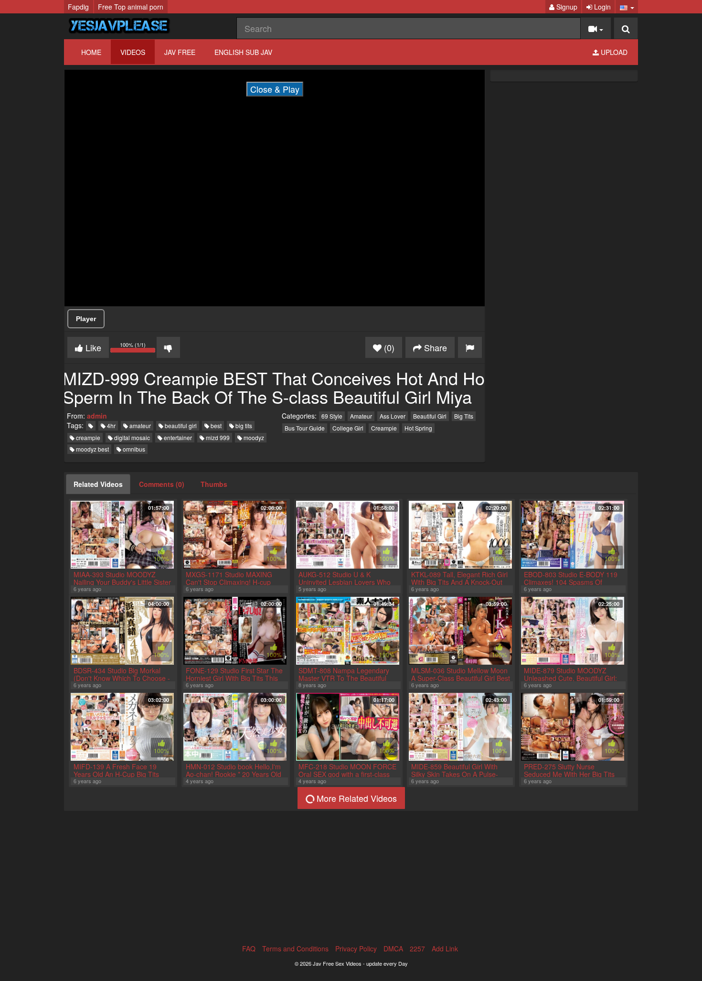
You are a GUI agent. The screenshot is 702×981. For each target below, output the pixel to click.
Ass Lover (392, 416)
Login (601, 6)
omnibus (133, 449)
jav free (179, 52)
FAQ (248, 948)
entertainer (177, 437)
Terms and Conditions (295, 948)
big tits (243, 425)
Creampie (384, 428)
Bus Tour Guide (305, 428)
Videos (132, 52)
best (215, 425)
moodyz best (91, 449)
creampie (87, 437)
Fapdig (78, 6)
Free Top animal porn (130, 6)
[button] (627, 6)
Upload (613, 52)
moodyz (253, 437)
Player (86, 319)
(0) (388, 347)
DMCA (393, 948)
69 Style (331, 416)
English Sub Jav (243, 52)
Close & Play (274, 89)
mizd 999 (217, 437)
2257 (417, 948)
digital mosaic (131, 437)
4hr (111, 425)
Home (91, 52)
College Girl (347, 428)
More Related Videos (355, 798)
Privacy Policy (356, 948)
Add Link (445, 948)
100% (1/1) (138, 348)
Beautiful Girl (430, 416)
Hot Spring (418, 428)
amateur (139, 425)
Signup (565, 6)
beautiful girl (180, 425)
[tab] (98, 484)
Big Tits (463, 416)
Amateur (361, 416)
